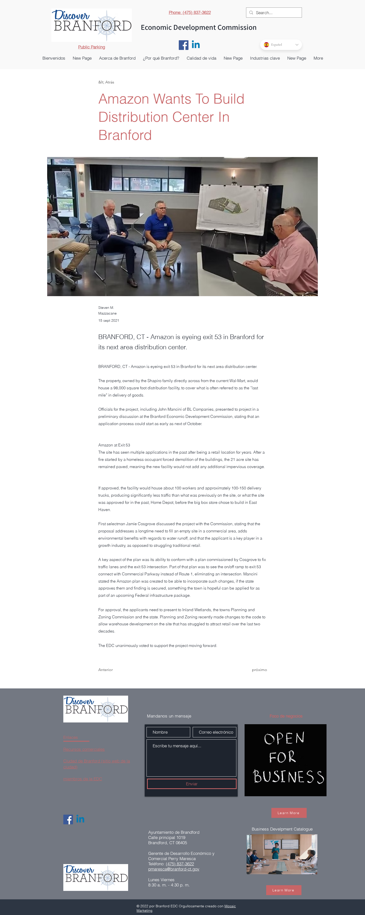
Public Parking (91, 46)
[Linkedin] (196, 45)
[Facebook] (183, 45)
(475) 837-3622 (180, 863)
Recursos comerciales (84, 749)
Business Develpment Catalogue (282, 829)
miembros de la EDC (82, 778)
